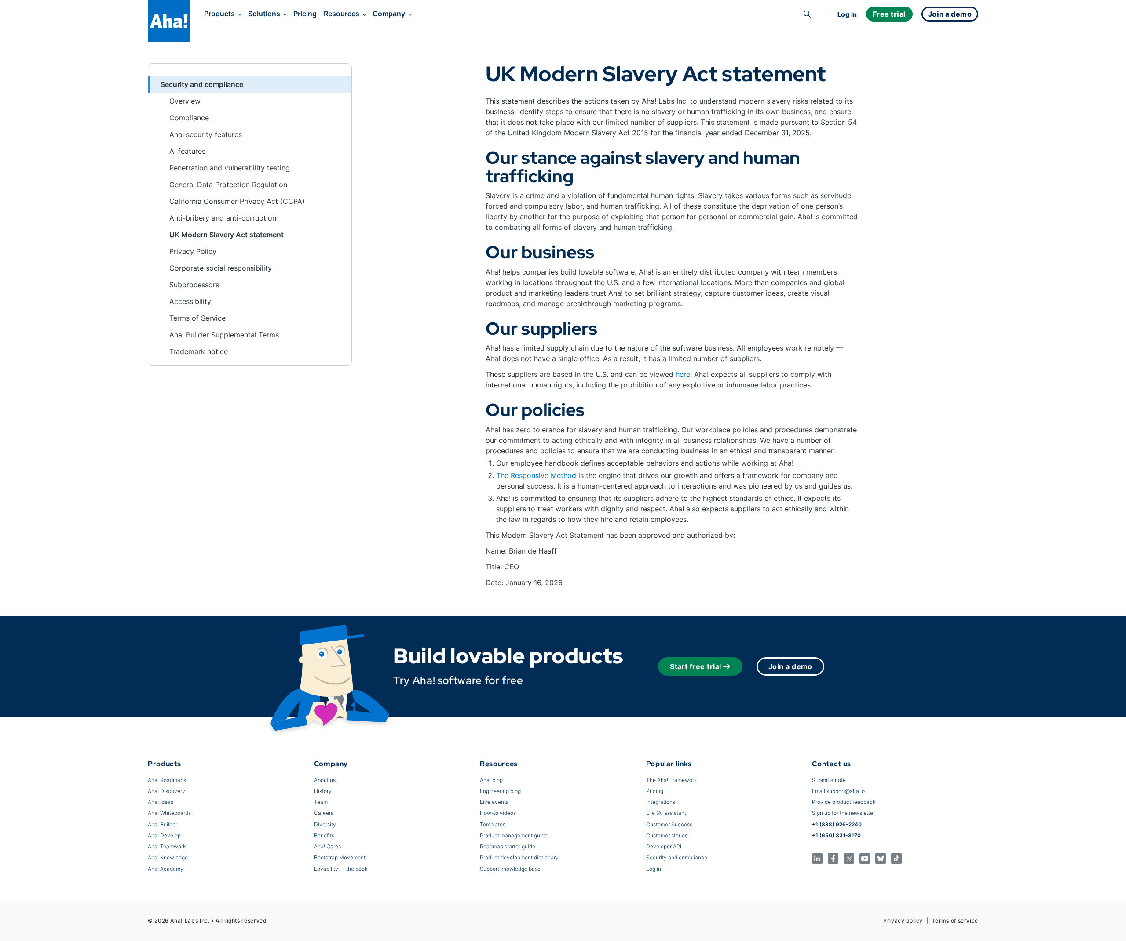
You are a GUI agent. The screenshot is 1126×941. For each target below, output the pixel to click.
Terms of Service (197, 318)
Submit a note (829, 780)
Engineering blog (500, 791)
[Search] (807, 14)
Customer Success (669, 824)
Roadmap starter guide (507, 846)
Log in (847, 14)
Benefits (324, 835)
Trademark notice (198, 351)
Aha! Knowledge (168, 857)
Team (321, 802)
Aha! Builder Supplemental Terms (224, 334)
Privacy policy (903, 920)
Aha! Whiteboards (169, 813)
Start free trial (695, 666)
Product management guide (514, 835)
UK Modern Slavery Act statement (226, 234)
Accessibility (190, 301)
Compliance (189, 117)
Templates (492, 824)
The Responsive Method (536, 475)
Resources (341, 13)
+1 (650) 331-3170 (836, 835)
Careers (323, 813)
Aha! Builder (162, 824)
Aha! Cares (327, 846)
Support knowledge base (510, 868)
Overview (185, 101)
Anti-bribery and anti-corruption (222, 218)
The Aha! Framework (671, 780)
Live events (494, 802)
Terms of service (955, 920)
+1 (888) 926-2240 (837, 824)
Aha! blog (491, 780)
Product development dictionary (519, 857)
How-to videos (498, 813)
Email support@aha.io (838, 791)
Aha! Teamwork (167, 846)
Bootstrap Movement (340, 857)
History (323, 791)
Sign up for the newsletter (843, 813)
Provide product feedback (843, 802)
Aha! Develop (164, 835)
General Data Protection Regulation (228, 184)
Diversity (325, 824)
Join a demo (790, 666)
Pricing (305, 13)
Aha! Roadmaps (167, 780)
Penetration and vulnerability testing (229, 167)
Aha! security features (205, 134)
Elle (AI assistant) (667, 813)
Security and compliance (676, 857)
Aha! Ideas (160, 802)
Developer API (663, 846)
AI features (187, 151)
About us (325, 780)
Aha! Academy (165, 868)
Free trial (889, 14)
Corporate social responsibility (220, 268)
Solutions (264, 13)
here (683, 374)
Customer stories (666, 835)
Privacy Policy (192, 251)
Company (389, 13)
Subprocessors (194, 284)
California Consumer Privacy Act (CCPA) (237, 201)
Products (219, 13)
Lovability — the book (340, 868)
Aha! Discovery (166, 791)
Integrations (660, 802)
